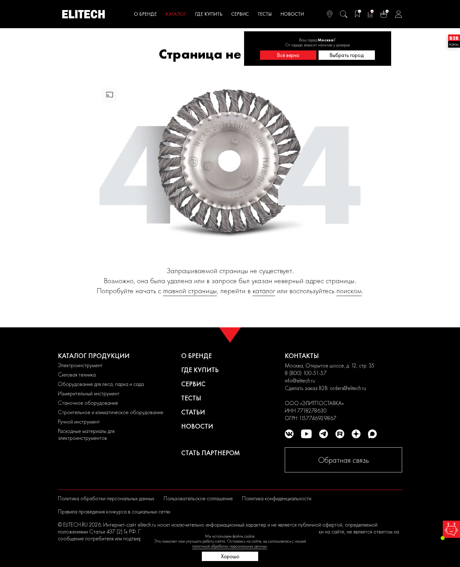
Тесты (265, 14)
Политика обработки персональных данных (106, 498)
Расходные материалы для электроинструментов (86, 434)
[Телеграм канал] (323, 433)
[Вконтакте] (289, 433)
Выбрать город (347, 55)
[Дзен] (356, 433)
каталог (264, 290)
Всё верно (288, 55)
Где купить (208, 14)
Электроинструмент (80, 365)
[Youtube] (306, 433)
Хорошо (230, 556)
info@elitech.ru (300, 380)
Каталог (176, 14)
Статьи (193, 412)
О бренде (145, 14)
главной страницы (190, 290)
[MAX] (372, 433)
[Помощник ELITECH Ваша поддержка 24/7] (451, 529)
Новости (292, 14)
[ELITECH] (83, 14)
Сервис (240, 14)
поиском (349, 290)
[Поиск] (343, 14)
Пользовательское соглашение (198, 498)
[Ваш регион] (329, 14)
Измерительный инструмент (89, 393)
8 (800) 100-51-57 (306, 373)
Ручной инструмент (79, 421)
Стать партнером (210, 452)
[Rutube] (339, 433)
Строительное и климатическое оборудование (110, 412)
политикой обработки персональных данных (229, 546)
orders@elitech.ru (348, 388)
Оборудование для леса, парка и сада (101, 384)
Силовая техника (77, 374)
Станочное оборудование (88, 402)
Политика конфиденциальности (276, 498)
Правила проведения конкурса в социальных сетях (114, 511)
